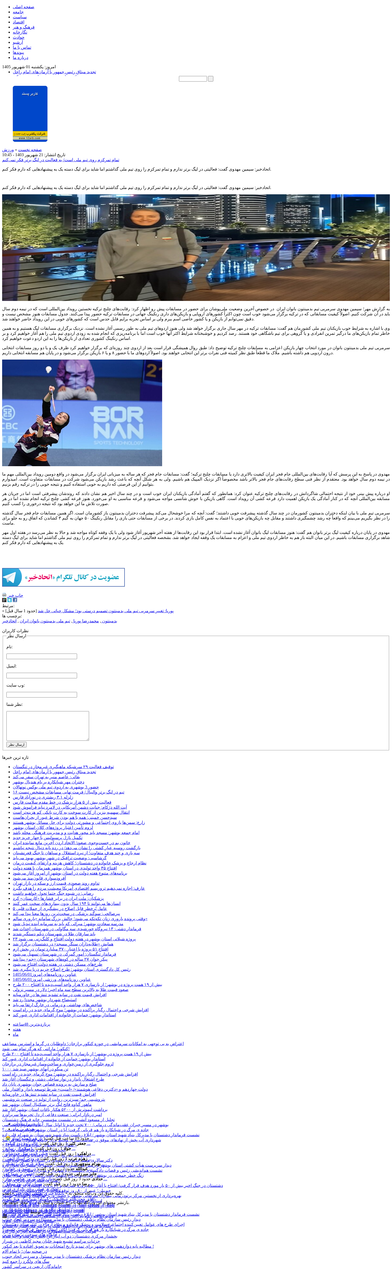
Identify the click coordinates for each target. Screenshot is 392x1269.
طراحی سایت (54, 1212)
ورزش (8, 149)
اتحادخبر (9, 621)
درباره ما (20, 57)
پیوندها (18, 52)
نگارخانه (20, 32)
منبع (33, 1202)
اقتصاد (18, 22)
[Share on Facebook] (15, 600)
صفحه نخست (30, 149)
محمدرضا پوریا (85, 621)
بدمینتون (109, 621)
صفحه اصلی (23, 7)
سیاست (20, 17)
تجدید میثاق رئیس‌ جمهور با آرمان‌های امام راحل (54, 72)
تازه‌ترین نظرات (26, 1124)
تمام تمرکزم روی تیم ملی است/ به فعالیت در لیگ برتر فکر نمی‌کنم (60, 160)
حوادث (19, 37)
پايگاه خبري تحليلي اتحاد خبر (39, 1193)
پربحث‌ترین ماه (26, 1129)
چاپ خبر (15, 595)
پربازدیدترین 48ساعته (31, 1024)
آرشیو (18, 42)
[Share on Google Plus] (4, 600)
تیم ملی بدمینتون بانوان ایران (45, 621)
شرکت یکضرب (15, 1212)
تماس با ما (22, 47)
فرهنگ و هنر (24, 27)
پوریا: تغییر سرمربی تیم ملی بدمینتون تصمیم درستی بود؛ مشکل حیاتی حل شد (106, 611)
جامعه (18, 12)
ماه (16, 1034)
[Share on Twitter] (9, 600)
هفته (17, 1029)
